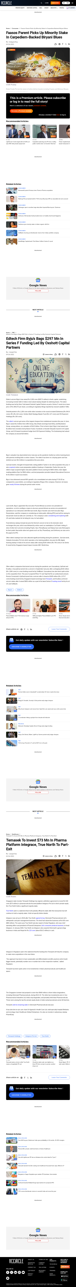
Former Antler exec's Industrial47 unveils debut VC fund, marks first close (38, 692)
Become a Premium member (21, 111)
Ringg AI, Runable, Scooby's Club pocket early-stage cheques (35, 700)
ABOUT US (31, 1259)
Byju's (10, 590)
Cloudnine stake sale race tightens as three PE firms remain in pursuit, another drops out (44, 1064)
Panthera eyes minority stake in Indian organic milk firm (33, 224)
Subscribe (55, 3)
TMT (13, 332)
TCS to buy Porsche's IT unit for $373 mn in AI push (32, 743)
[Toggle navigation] (72, 3)
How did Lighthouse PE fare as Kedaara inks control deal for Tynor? (37, 1157)
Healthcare (15, 834)
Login (47, 3)
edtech (11, 421)
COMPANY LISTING (42, 1263)
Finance (21, 723)
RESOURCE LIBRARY (42, 1271)
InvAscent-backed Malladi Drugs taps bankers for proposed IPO (36, 1182)
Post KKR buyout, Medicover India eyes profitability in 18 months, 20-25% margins (41, 1140)
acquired (12, 467)
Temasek (49, 579)
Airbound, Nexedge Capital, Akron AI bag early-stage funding (35, 726)
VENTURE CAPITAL (32, 7)
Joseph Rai (13, 352)
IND (64, 3)
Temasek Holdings (14, 1036)
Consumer (15, 28)
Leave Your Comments (59, 629)
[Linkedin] (69, 44)
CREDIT (46, 7)
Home (8, 28)
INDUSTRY (53, 7)
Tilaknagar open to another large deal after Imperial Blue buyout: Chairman (39, 207)
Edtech (19, 590)
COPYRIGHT (31, 1270)
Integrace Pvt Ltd (31, 1036)
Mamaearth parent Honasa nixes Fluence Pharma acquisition (35, 190)
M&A (40, 7)
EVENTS (52, 1267)
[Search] (41, 3)
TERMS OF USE (43, 1259)
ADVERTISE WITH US (31, 1263)
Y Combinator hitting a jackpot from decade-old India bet (34, 717)
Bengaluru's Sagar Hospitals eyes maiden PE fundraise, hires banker (37, 1174)
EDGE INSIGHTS (52, 1274)
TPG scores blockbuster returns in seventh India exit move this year (37, 1191)
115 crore (32, 930)
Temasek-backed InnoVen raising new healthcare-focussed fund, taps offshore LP (41, 1165)
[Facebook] (62, 44)
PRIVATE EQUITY (20, 7)
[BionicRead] (55, 44)
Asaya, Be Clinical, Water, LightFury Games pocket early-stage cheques (38, 734)
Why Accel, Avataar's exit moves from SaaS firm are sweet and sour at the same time (42, 709)
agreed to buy (40, 918)
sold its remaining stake (20, 1005)
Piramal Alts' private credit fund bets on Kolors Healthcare (34, 1149)
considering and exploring (56, 515)
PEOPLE (62, 7)
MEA (68, 3)
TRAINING (52, 1270)
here (58, 115)
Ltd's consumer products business (52, 925)
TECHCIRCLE (53, 1264)
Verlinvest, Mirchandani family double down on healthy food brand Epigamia (39, 216)
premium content (39, 106)
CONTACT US (32, 1267)
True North (9, 911)
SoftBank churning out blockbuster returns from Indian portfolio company (38, 233)
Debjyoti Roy (13, 42)
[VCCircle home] (6, 3)
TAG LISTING (42, 1267)
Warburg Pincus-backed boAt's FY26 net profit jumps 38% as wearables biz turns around (43, 199)
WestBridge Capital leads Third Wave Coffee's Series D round (35, 241)
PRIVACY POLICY (30, 1274)
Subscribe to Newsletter (21, 646)
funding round (56, 581)
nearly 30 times (15, 484)
